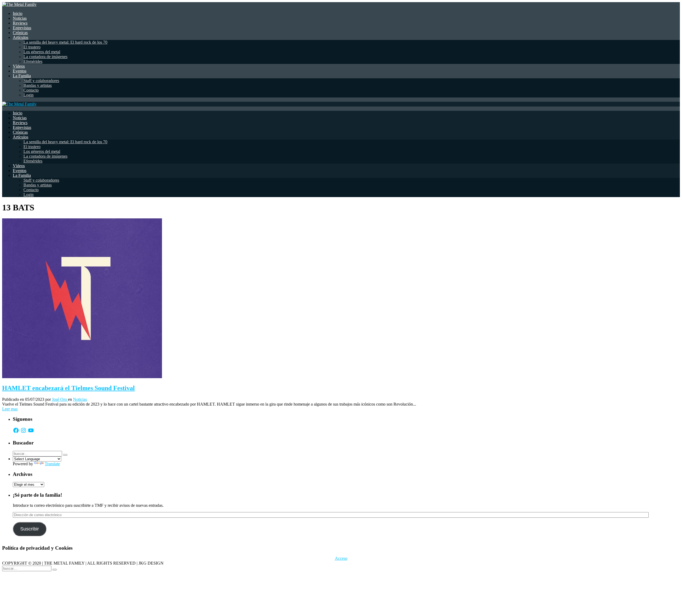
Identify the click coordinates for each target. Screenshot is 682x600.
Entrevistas (22, 28)
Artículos (20, 37)
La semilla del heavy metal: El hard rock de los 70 (65, 42)
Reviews (20, 23)
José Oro (60, 399)
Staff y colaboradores (41, 80)
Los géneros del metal (41, 52)
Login (28, 95)
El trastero (31, 47)
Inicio (17, 13)
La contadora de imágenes (45, 56)
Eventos (19, 71)
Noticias (20, 18)
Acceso (341, 558)
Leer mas (10, 409)
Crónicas (20, 32)
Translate (52, 464)
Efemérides (32, 61)
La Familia (22, 76)
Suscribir (29, 529)
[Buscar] (65, 455)
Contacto (31, 90)
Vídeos (19, 66)
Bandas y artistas (37, 85)
